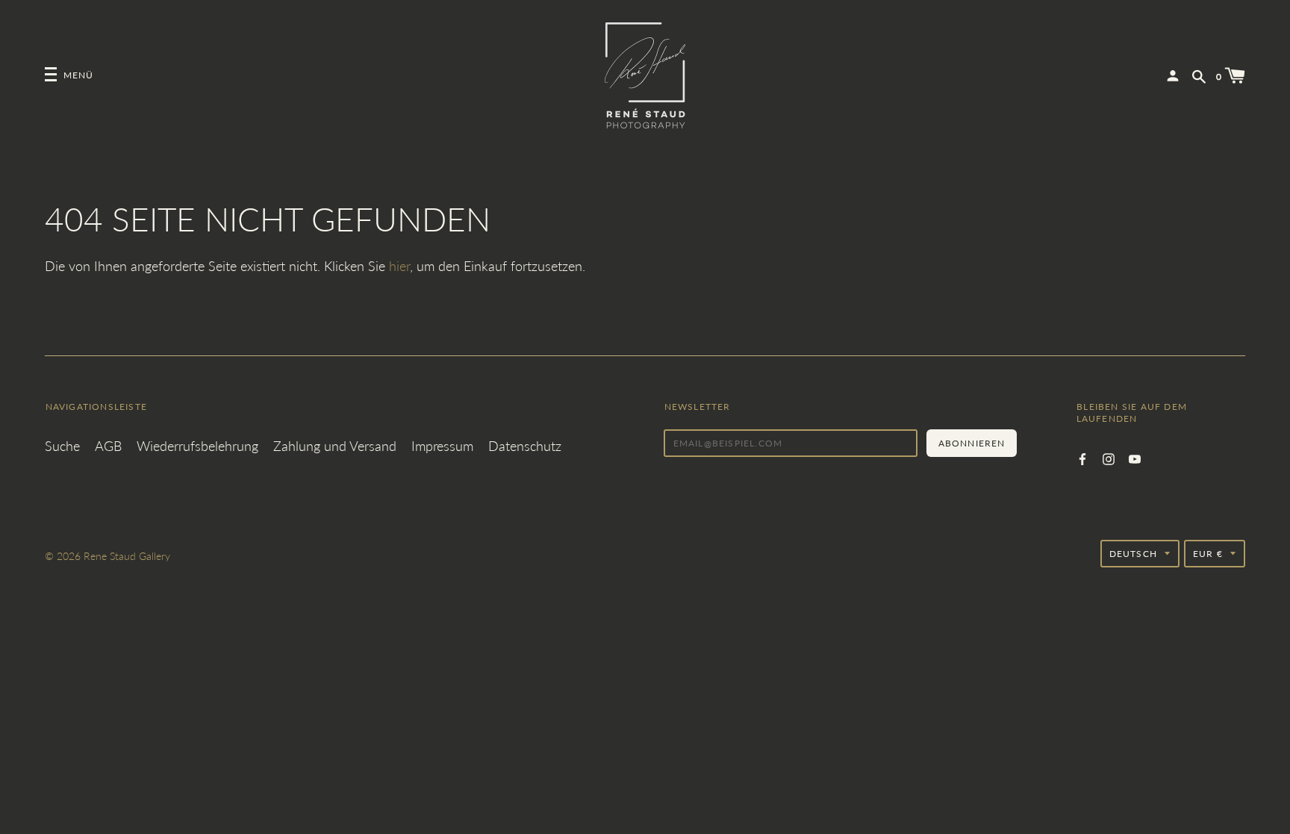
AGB (108, 446)
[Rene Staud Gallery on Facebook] (1082, 457)
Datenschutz (524, 446)
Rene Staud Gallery (127, 556)
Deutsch (1133, 553)
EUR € (1208, 553)
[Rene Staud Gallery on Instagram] (1109, 457)
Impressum (442, 446)
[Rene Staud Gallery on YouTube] (1135, 457)
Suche (62, 446)
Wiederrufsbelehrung (197, 446)
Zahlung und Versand (334, 446)
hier (399, 266)
